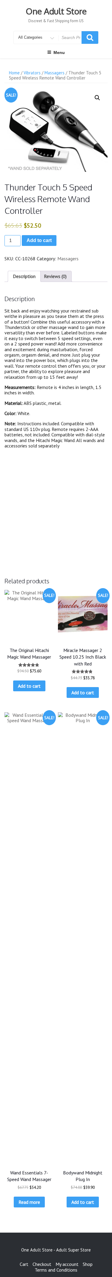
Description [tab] (24, 276)
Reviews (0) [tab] (55, 276)
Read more (29, 1202)
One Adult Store (56, 11)
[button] (97, 97)
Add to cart (39, 240)
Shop (88, 1264)
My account (67, 1264)
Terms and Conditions (56, 1270)
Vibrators (32, 73)
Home (14, 73)
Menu (59, 52)
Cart (24, 1264)
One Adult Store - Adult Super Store (56, 1250)
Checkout (42, 1264)
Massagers (55, 73)
